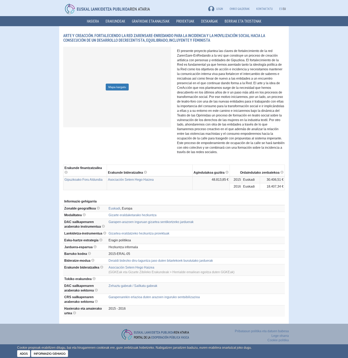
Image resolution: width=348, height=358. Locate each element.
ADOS (24, 353)
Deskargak (209, 21)
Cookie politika (278, 340)
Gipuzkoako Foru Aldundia (83, 179)
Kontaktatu (264, 9)
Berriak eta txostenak (243, 21)
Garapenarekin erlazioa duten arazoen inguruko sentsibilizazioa (154, 297)
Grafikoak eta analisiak (151, 21)
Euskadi (114, 208)
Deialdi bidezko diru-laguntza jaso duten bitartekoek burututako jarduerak (161, 260)
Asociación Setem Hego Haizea (131, 179)
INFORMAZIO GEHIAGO (49, 353)
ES (280, 9)
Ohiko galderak (240, 9)
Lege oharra (280, 335)
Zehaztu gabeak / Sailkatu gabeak (133, 285)
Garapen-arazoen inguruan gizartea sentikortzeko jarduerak (151, 222)
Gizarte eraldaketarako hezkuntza (132, 215)
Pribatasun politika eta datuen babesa (262, 331)
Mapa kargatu (117, 87)
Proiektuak (185, 21)
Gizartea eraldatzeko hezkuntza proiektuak (139, 233)
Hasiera (93, 21)
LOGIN (219, 9)
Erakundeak (115, 21)
